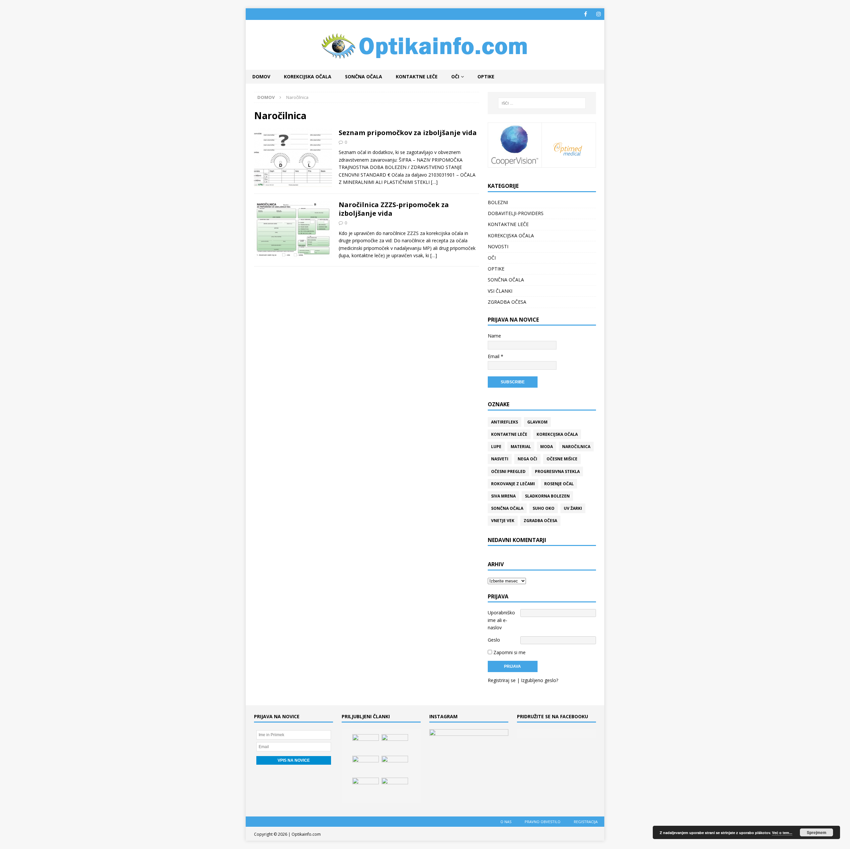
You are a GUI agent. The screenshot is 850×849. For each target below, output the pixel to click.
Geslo (494, 640)
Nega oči (527, 459)
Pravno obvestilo (542, 821)
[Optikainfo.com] (425, 66)
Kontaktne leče (509, 434)
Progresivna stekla (557, 471)
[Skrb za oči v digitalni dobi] (395, 744)
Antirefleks (504, 422)
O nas (505, 821)
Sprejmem (816, 832)
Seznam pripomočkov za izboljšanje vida (408, 132)
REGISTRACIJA (586, 821)
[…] (434, 182)
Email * (495, 356)
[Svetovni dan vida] (395, 766)
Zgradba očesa (540, 520)
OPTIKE (485, 76)
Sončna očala (507, 508)
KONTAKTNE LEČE (417, 76)
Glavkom (537, 422)
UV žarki (573, 508)
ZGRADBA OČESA (507, 302)
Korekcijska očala (557, 434)
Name (494, 336)
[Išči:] (542, 103)
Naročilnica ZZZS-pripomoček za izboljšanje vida (394, 209)
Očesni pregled (508, 471)
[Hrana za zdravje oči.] (365, 766)
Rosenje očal (559, 484)
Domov (261, 76)
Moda (546, 446)
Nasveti (499, 459)
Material (521, 446)
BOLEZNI (498, 202)
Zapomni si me (509, 652)
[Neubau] (395, 788)
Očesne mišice (562, 459)
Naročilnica (576, 446)
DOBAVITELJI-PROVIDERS (516, 213)
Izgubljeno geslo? (539, 680)
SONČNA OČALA (363, 76)
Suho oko (543, 508)
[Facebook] (585, 14)
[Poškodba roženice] (365, 744)
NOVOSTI (498, 246)
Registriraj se (502, 680)
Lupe (496, 446)
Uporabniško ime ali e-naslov (501, 620)
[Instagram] (598, 14)
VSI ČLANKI (500, 291)
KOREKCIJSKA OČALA (307, 76)
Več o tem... (782, 832)
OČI (455, 76)
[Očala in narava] (365, 788)
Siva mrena (503, 496)
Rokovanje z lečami (513, 484)
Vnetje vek (502, 520)
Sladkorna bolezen (547, 496)
